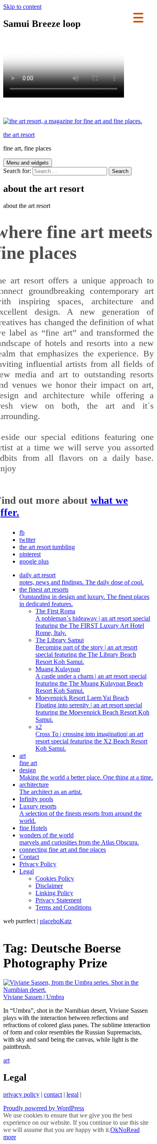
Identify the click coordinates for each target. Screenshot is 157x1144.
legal (72, 1094)
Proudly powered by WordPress (43, 1108)
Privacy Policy (37, 864)
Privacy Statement (58, 900)
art (28, 759)
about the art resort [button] (26, 205)
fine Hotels (33, 827)
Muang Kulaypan (91, 680)
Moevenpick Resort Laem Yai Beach (92, 708)
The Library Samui (86, 651)
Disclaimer (49, 885)
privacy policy (21, 1094)
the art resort (19, 134)
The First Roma (92, 622)
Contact (29, 856)
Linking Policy (54, 893)
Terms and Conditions (63, 907)
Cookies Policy (54, 878)
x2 (91, 737)
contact (53, 1094)
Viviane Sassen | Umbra (33, 996)
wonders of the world (79, 839)
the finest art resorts (84, 596)
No (122, 1129)
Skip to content (22, 6)
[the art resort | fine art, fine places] (72, 121)
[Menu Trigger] (138, 17)
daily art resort (81, 579)
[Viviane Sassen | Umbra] (78, 989)
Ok (114, 1129)
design (86, 774)
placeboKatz (56, 921)
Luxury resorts (80, 813)
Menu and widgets (27, 163)
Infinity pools (36, 799)
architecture (50, 788)
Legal (26, 871)
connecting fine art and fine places (62, 849)
